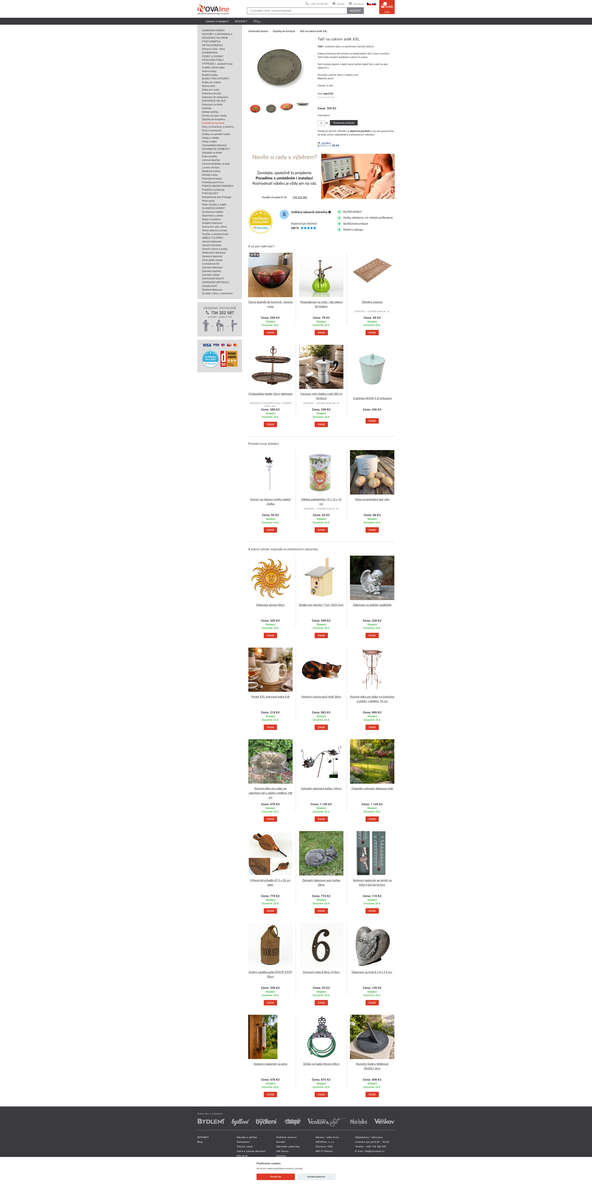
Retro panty (208, 200)
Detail (270, 332)
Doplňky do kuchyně (213, 123)
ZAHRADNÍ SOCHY (213, 278)
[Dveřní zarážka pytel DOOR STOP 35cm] (270, 968)
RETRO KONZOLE (212, 45)
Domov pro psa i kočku (214, 115)
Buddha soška (210, 75)
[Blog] (257, 21)
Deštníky (207, 108)
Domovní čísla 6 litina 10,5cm (321, 972)
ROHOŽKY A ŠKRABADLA (217, 34)
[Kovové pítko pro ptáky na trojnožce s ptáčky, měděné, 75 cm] (372, 692)
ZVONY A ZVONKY (213, 56)
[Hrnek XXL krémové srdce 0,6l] (270, 692)
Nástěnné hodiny (211, 171)
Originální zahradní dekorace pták (372, 788)
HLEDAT (355, 10)
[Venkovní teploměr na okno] (270, 1059)
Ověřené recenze (286, 1137)
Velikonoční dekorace (214, 252)
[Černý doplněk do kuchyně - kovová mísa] (270, 297)
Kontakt (341, 3)
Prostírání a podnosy (213, 189)
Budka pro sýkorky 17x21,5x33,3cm (321, 605)
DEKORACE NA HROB (215, 38)
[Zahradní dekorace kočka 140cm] (321, 784)
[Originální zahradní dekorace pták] (372, 784)
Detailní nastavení (316, 1176)
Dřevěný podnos (372, 302)
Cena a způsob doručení (251, 1151)
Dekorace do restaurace (215, 97)
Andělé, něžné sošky (213, 67)
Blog (200, 1141)
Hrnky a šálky (209, 141)
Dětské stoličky (210, 112)
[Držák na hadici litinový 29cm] (321, 1059)
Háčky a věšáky (210, 137)
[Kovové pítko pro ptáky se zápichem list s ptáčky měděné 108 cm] (270, 784)
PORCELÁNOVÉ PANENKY (218, 186)
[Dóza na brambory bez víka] (372, 495)
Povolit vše (275, 1176)
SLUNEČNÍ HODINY (213, 208)
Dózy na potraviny (212, 130)
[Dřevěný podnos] (372, 297)
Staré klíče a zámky (212, 215)
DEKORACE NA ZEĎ (214, 100)
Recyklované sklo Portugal (216, 197)
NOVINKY (241, 21)
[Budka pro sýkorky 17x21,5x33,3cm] (321, 600)
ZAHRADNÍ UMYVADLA (215, 282)
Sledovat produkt (343, 123)
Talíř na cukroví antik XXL (313, 31)
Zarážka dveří (209, 286)
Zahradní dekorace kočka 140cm (321, 788)
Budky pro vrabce (211, 82)
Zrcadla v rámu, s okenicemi (217, 293)
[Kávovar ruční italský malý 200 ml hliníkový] (321, 389)
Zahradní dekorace (212, 267)
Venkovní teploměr (212, 256)
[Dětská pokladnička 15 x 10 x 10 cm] (321, 495)
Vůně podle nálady (212, 260)
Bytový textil (208, 86)
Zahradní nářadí (210, 274)
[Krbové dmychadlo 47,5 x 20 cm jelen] (270, 876)
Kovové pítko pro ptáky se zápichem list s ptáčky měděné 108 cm (270, 792)
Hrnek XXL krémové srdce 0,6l (270, 696)
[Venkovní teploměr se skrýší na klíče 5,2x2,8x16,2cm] (372, 876)
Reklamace (243, 1141)
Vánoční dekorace (212, 241)
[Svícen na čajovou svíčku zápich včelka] (270, 495)
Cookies (281, 1155)
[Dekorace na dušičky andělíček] (372, 600)
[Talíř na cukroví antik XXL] (279, 97)
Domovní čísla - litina (213, 49)
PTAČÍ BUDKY (210, 193)
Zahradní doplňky (211, 271)
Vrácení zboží (245, 1146)
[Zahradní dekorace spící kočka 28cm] (321, 876)
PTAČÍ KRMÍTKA (211, 41)
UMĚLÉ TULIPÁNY (212, 237)
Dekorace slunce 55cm (270, 605)
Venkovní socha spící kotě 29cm (321, 696)
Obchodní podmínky (288, 1146)
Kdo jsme (242, 1155)
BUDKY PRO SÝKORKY (215, 78)
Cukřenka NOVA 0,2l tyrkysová (372, 398)
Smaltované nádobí (212, 212)
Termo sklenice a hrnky (214, 230)
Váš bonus (358, 3)
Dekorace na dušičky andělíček (372, 605)
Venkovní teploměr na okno (270, 1064)
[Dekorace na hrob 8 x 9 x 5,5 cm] (372, 968)
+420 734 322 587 (319, 3)
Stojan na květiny (211, 219)
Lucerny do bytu (210, 167)
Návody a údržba (247, 1137)
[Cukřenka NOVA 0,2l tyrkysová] (372, 394)
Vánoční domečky (211, 245)
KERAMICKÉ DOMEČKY (216, 149)
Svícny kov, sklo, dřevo (214, 226)
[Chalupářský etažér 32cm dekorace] (270, 389)
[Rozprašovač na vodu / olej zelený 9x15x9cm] (321, 297)
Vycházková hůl (210, 263)
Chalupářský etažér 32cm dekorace (270, 393)
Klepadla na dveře (212, 152)
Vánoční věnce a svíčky (215, 249)
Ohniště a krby (210, 175)
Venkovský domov (258, 31)
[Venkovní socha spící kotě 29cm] (321, 692)
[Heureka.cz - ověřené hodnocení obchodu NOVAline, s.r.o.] (210, 366)
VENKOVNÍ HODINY (213, 30)
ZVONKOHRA (210, 52)
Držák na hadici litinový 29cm (321, 1064)
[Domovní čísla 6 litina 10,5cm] (321, 968)
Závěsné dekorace (212, 289)
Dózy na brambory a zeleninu (218, 126)
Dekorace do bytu (211, 93)
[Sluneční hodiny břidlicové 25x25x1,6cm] (372, 1059)
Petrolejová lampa (212, 178)
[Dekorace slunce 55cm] (270, 600)
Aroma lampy (209, 71)
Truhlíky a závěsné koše (215, 234)
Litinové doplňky (211, 160)
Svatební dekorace (212, 223)
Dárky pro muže (210, 89)
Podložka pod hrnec (213, 182)
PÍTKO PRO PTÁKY (213, 60)
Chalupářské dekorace (214, 145)
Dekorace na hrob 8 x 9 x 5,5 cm (372, 972)
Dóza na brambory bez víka (372, 499)
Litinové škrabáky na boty (216, 163)
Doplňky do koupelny (213, 119)
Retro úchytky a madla (214, 204)
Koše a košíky (209, 156)
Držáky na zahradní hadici (216, 134)
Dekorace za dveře (212, 104)
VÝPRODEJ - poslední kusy (217, 63)
